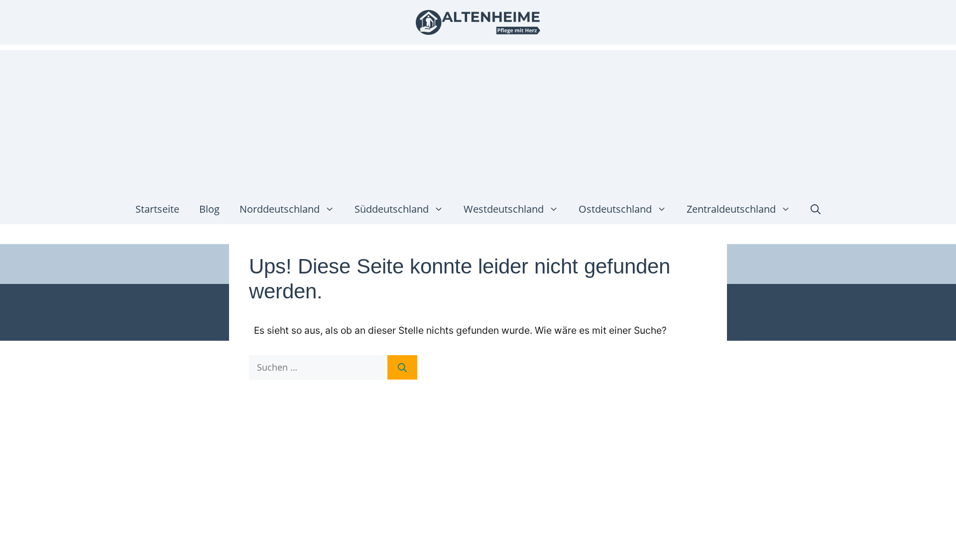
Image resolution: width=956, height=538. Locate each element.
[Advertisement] (478, 119)
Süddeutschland (392, 209)
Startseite (157, 209)
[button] (816, 209)
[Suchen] (402, 367)
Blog (209, 209)
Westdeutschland (504, 209)
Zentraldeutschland (731, 209)
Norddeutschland (279, 209)
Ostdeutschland (615, 209)
